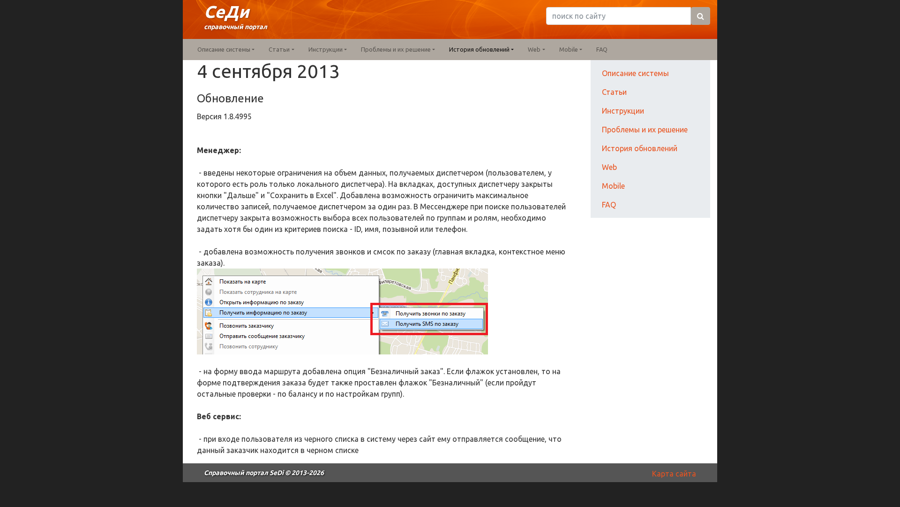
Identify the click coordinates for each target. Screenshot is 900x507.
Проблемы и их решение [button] (396, 49)
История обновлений (639, 148)
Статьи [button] (279, 49)
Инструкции (623, 111)
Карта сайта (674, 473)
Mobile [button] (568, 49)
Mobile (613, 186)
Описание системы (635, 73)
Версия (210, 116)
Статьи (614, 92)
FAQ (602, 49)
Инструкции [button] (325, 49)
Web (609, 167)
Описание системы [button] (223, 49)
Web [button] (534, 49)
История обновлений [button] (479, 49)
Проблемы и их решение (645, 129)
